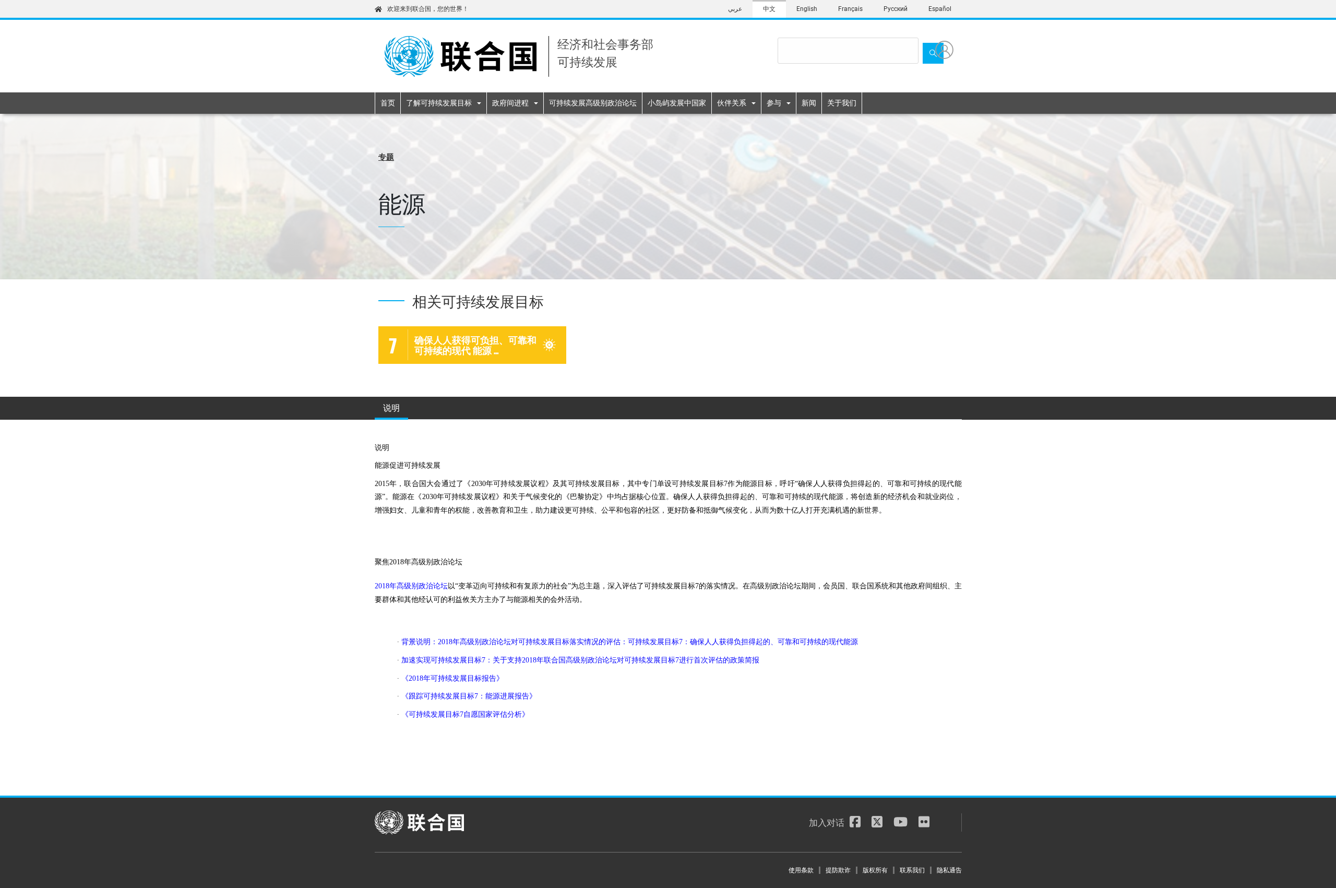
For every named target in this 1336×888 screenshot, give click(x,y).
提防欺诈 (838, 870)
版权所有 (875, 870)
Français (850, 9)
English (806, 9)
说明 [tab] (391, 407)
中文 (769, 9)
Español (939, 9)
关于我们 (841, 103)
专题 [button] (386, 156)
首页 (387, 103)
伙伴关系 (731, 103)
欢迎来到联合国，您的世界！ (428, 9)
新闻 (809, 103)
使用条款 (801, 870)
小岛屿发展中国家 (677, 103)
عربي (735, 9)
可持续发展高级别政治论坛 (593, 103)
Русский (896, 9)
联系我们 (912, 870)
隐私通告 (949, 870)
